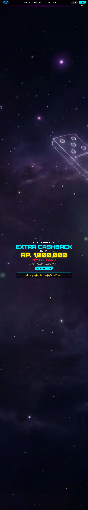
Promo (41, 2)
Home (25, 2)
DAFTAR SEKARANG (44, 268)
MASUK (74, 2)
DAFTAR (82, 2)
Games (35, 2)
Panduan (47, 2)
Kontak (54, 2)
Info (30, 2)
